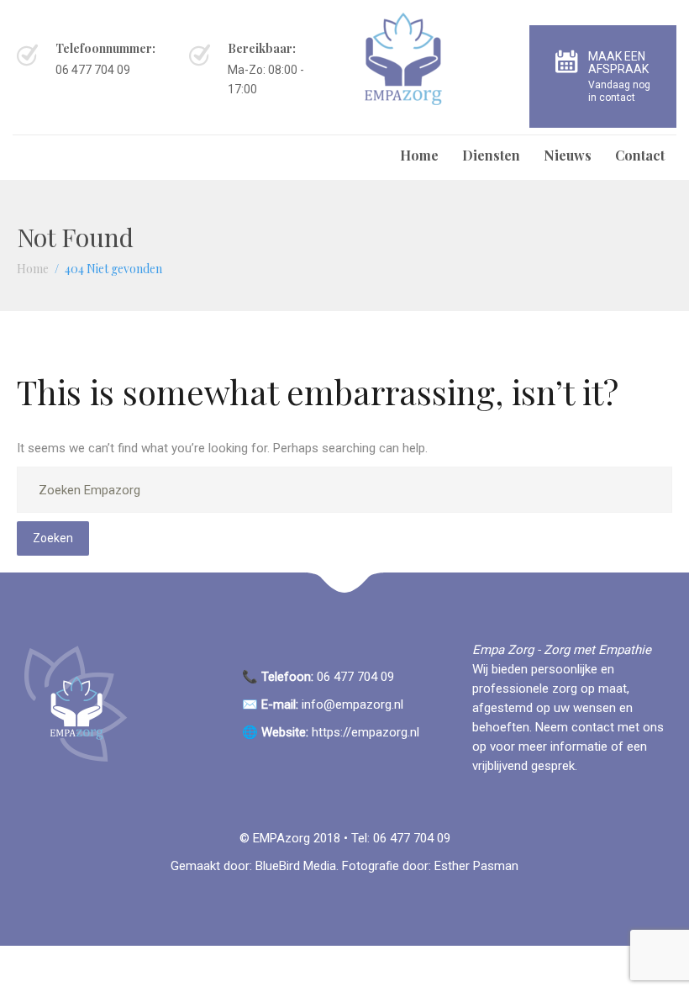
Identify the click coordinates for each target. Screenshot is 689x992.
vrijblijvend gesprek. (524, 765)
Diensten (491, 155)
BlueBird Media (295, 865)
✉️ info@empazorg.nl (322, 704)
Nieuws (568, 155)
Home (419, 155)
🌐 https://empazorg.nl (330, 732)
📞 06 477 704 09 (319, 676)
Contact (640, 155)
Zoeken (53, 538)
